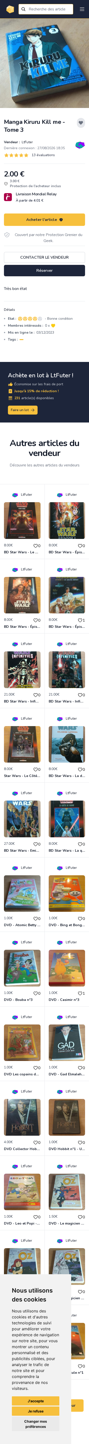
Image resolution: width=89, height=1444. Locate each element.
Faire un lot (20, 410)
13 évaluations (43, 155)
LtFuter (27, 142)
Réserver (44, 270)
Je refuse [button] (36, 1411)
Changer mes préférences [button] (35, 1424)
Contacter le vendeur (44, 257)
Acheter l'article (41, 219)
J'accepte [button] (36, 1401)
